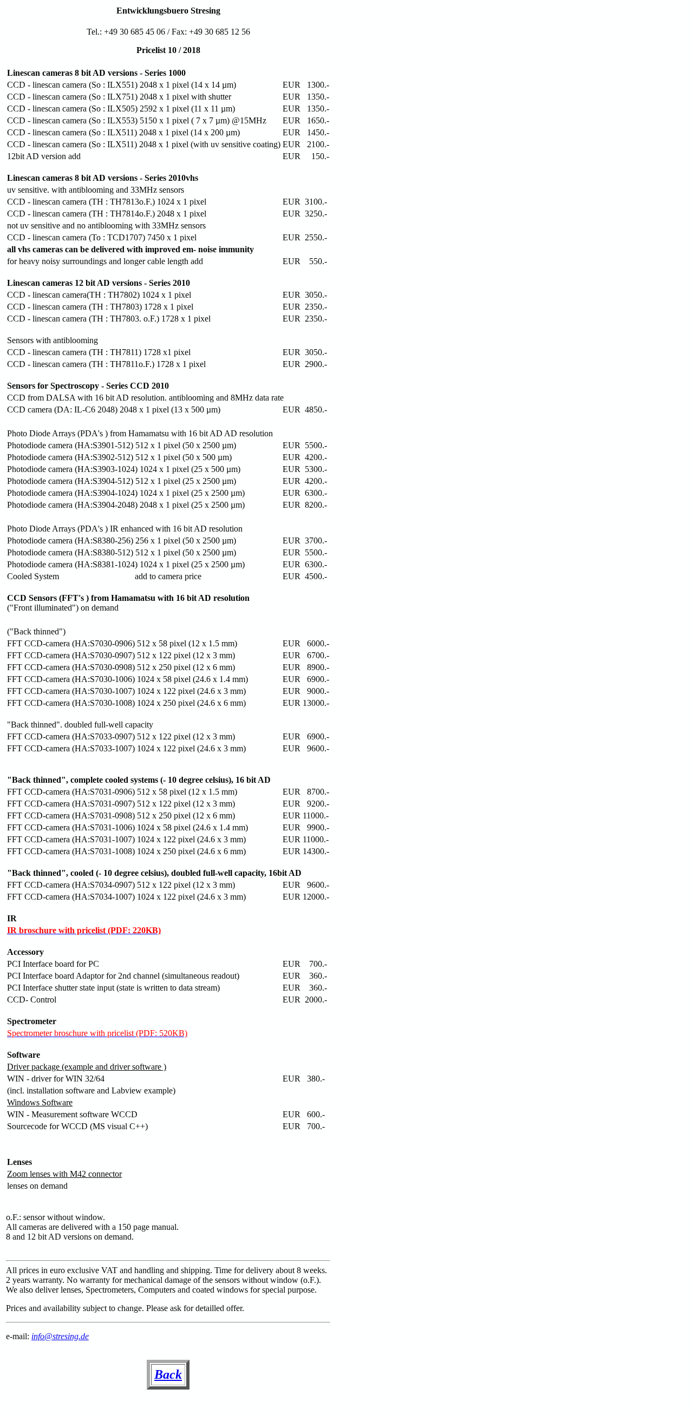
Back (168, 1374)
